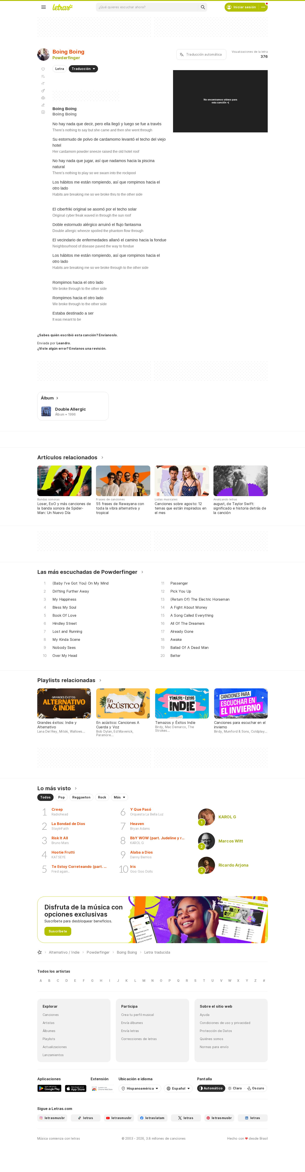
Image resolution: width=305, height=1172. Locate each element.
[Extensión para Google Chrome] (102, 1088)
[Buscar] (202, 7)
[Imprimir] (43, 98)
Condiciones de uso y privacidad (225, 1023)
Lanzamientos (53, 1055)
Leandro (63, 343)
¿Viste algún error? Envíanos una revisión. (71, 348)
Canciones (51, 1015)
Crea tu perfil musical (137, 1015)
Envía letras (130, 1031)
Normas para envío (214, 1047)
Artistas (48, 1023)
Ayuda (204, 1015)
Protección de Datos (216, 1031)
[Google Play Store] (49, 1088)
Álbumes (49, 1031)
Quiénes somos (211, 1039)
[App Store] (75, 1088)
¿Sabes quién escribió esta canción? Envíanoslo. (77, 335)
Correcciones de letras (139, 1039)
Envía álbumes (132, 1023)
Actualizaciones (55, 1047)
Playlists (49, 1039)
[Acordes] (43, 91)
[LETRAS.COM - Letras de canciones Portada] (62, 7)
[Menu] (43, 7)
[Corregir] (43, 105)
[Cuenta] (263, 7)
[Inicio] (39, 952)
